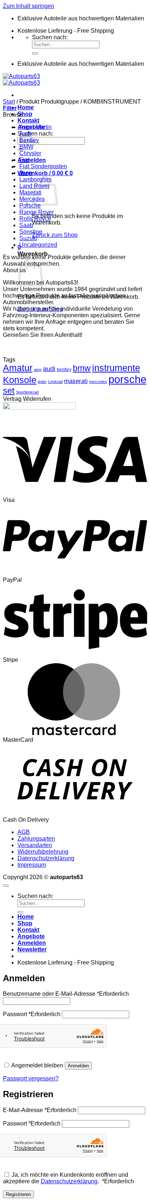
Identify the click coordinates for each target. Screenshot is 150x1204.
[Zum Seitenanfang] (6, 886)
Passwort (31, 1014)
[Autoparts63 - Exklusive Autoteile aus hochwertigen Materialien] (21, 79)
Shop (24, 114)
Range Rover (36, 212)
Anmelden (78, 1065)
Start (9, 101)
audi (49, 369)
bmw (82, 368)
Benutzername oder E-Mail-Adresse (66, 994)
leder (42, 381)
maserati (76, 381)
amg (38, 369)
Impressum (31, 865)
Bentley (29, 140)
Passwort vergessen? (31, 1078)
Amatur (17, 368)
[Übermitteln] (35, 53)
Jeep (25, 173)
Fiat (24, 160)
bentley (64, 369)
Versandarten (34, 845)
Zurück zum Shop (55, 235)
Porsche (30, 205)
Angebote (31, 936)
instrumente (116, 368)
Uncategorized (38, 245)
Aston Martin (35, 127)
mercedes (98, 381)
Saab (26, 225)
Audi (25, 133)
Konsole (19, 380)
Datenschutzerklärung (45, 858)
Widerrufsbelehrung (42, 852)
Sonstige (30, 232)
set (9, 390)
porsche (127, 379)
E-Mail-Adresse (39, 1110)
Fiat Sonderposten (43, 166)
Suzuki (28, 238)
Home (25, 107)
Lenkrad (55, 381)
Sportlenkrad (27, 392)
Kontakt (28, 120)
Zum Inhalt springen (28, 6)
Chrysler (30, 153)
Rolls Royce (35, 219)
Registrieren (18, 1194)
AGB (23, 832)
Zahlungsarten (36, 838)
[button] (31, 160)
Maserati (30, 192)
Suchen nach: (50, 37)
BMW (26, 147)
